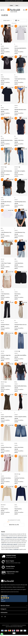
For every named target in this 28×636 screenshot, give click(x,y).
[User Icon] (24, 10)
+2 (19, 351)
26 (16, 443)
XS (1, 74)
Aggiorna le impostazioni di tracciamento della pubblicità (14, 626)
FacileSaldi (16, 549)
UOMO (17, 5)
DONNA (11, 5)
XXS (15, 259)
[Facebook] (2, 616)
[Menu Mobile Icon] (1, 10)
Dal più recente (6, 20)
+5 (5, 167)
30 (2, 167)
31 (4, 167)
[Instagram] (5, 616)
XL (1, 105)
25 (15, 351)
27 (1, 443)
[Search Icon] (3, 10)
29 (1, 167)
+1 (5, 381)
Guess (10, 549)
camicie (8, 544)
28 (16, 351)
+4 (19, 167)
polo (5, 544)
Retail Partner (24, 625)
